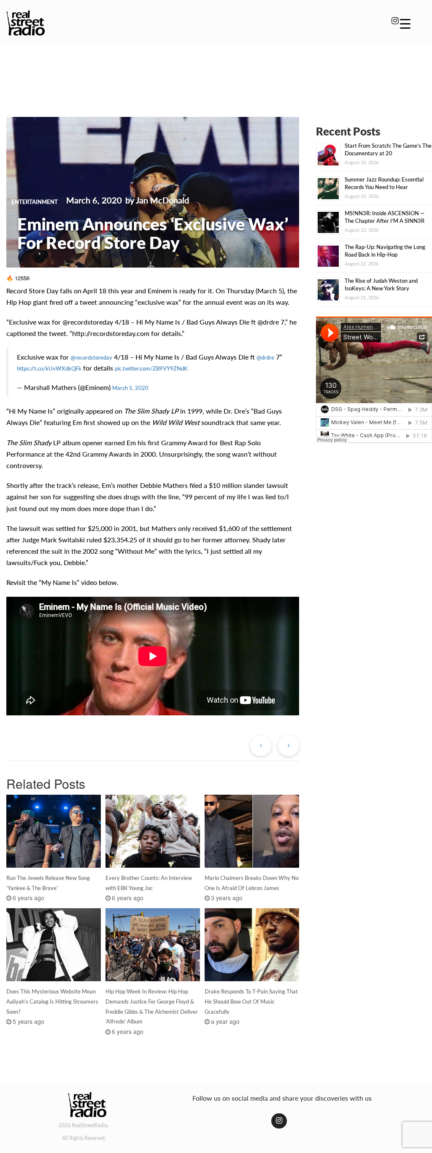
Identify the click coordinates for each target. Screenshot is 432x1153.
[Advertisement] (216, 75)
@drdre (265, 357)
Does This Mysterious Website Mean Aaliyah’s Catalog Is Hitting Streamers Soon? (52, 1001)
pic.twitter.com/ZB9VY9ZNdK (151, 368)
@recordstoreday (91, 357)
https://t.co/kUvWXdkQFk (49, 368)
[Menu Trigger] (405, 23)
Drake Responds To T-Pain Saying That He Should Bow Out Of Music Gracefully (251, 1001)
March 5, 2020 (130, 387)
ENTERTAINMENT (34, 201)
